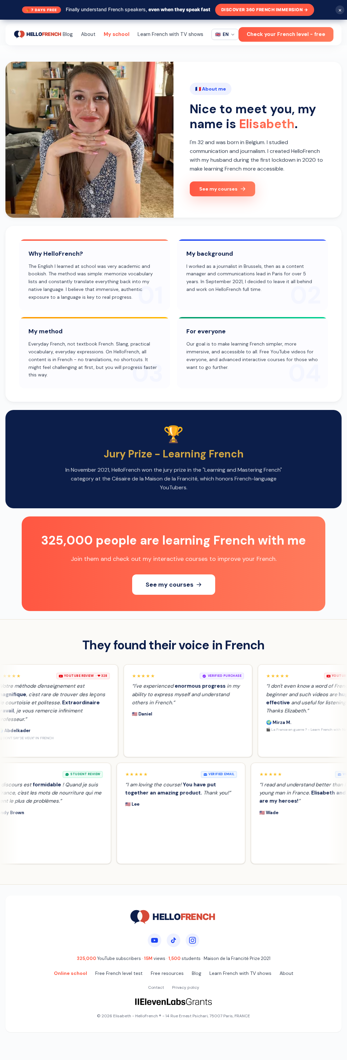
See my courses (218, 189)
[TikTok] (173, 940)
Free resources (167, 973)
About (88, 34)
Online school (70, 973)
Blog (68, 34)
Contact (156, 987)
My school (116, 34)
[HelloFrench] (38, 34)
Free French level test (119, 973)
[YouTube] (154, 940)
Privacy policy (185, 987)
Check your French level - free (286, 34)
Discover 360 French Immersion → (264, 9)
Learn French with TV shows (170, 34)
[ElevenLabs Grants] (173, 1001)
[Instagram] (192, 940)
